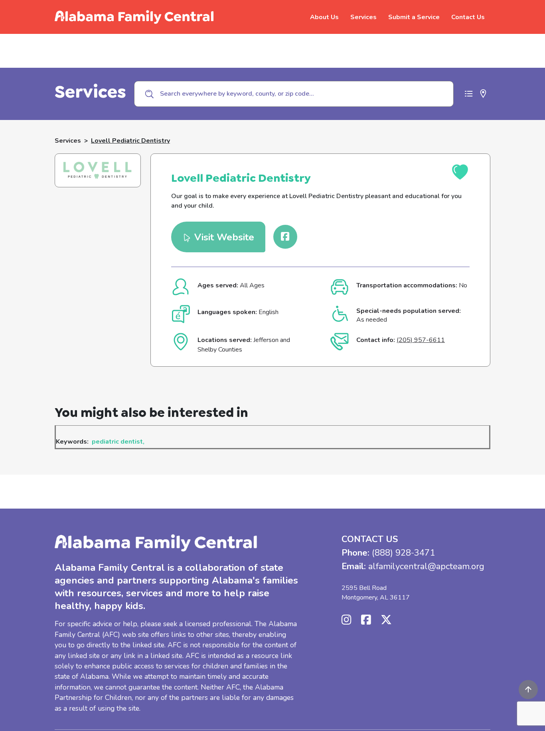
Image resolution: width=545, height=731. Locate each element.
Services (363, 17)
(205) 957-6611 (421, 340)
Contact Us (468, 17)
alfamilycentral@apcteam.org (426, 566)
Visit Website (223, 236)
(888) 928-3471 (403, 553)
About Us (324, 17)
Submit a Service (414, 17)
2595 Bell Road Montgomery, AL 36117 (376, 593)
